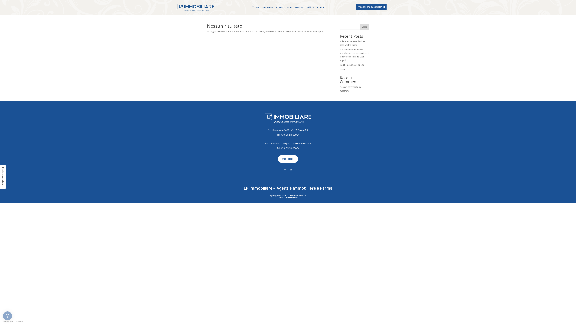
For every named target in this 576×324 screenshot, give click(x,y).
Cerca (364, 26)
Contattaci (288, 158)
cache (342, 69)
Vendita (299, 8)
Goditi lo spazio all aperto (352, 64)
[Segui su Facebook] (285, 170)
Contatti (321, 8)
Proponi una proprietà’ (370, 7)
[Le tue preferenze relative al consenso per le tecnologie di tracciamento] (3, 177)
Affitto (310, 8)
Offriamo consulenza (261, 8)
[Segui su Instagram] (291, 170)
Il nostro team (284, 8)
